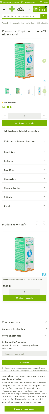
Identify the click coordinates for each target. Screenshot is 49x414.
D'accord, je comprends (24, 408)
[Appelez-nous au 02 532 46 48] (30, 9)
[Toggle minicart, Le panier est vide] (35, 9)
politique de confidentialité (36, 370)
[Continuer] (44, 61)
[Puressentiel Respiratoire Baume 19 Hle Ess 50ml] (24, 254)
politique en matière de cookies (26, 401)
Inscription (24, 362)
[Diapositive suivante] (44, 224)
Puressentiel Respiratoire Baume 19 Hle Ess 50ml (22, 279)
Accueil (5, 23)
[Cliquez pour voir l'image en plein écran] (24, 61)
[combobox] (21, 16)
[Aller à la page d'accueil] (17, 9)
